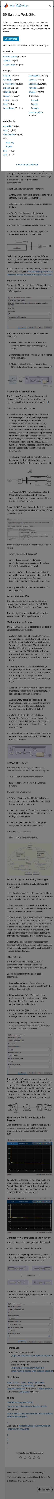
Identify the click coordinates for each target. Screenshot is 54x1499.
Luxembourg (9, 108)
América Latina (10, 56)
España (6, 88)
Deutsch (34, 100)
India (5, 130)
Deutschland (8, 84)
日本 (5, 150)
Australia (7, 126)
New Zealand (9, 134)
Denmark (7, 80)
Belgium (6, 76)
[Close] (50, 6)
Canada (6, 60)
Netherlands (34, 76)
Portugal (32, 88)
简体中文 (10, 142)
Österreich (33, 84)
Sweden (32, 92)
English (34, 104)
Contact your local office (27, 164)
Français (35, 108)
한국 (5, 155)
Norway (32, 80)
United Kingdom (36, 112)
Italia (5, 104)
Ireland (6, 100)
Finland (6, 92)
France (6, 96)
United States (9, 65)
